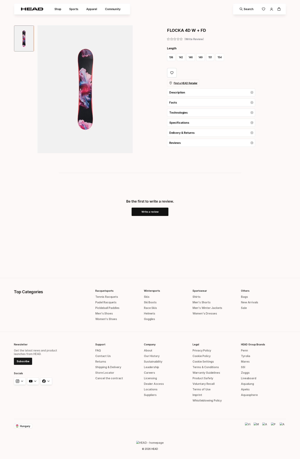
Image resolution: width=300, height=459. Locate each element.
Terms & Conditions (206, 367)
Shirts (197, 296)
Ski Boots (150, 302)
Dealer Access (154, 384)
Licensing (150, 378)
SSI (243, 367)
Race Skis (150, 308)
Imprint (197, 395)
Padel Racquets (105, 302)
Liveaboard (248, 378)
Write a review (150, 211)
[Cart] (279, 9)
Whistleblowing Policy (207, 400)
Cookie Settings (203, 361)
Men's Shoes (104, 313)
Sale (244, 308)
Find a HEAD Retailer (185, 83)
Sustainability (153, 361)
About (148, 350)
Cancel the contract (109, 378)
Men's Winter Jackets (207, 308)
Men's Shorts (202, 302)
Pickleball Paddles (107, 308)
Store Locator (104, 372)
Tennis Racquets (106, 296)
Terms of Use (202, 389)
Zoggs (245, 372)
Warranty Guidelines (206, 372)
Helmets (149, 313)
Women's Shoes (106, 319)
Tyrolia (245, 356)
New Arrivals (249, 302)
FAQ (98, 350)
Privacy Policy (202, 350)
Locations (150, 389)
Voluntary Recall (204, 384)
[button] (211, 92)
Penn (244, 350)
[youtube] (33, 381)
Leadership (151, 367)
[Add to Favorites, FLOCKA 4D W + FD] (172, 73)
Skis (146, 296)
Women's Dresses (205, 313)
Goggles (149, 319)
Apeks (245, 389)
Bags (244, 296)
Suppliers (150, 395)
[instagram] (20, 381)
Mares (245, 361)
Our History (152, 356)
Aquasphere (249, 395)
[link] (263, 9)
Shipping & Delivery (108, 367)
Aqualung (247, 384)
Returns (100, 361)
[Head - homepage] (32, 9)
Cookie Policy (202, 356)
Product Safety (203, 378)
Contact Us (103, 356)
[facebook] (46, 381)
